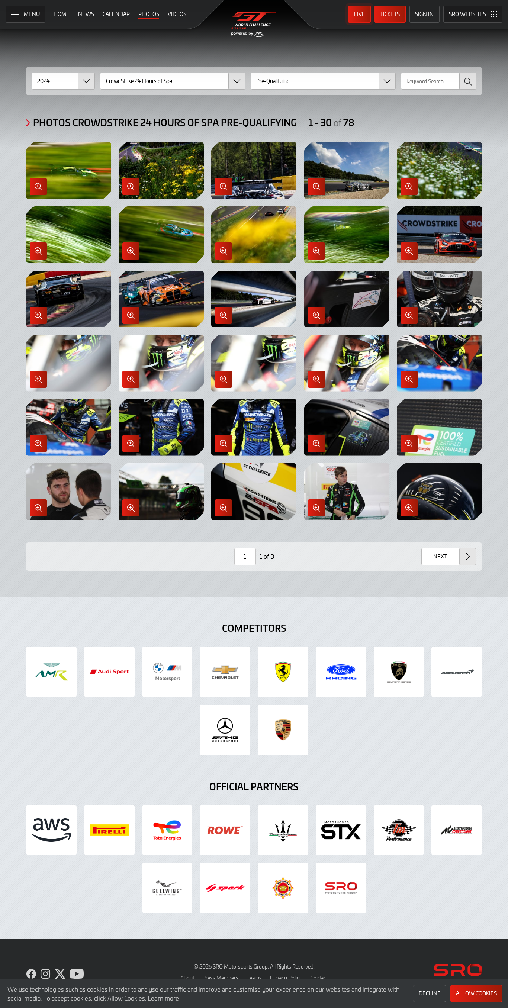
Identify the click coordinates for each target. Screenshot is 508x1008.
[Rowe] (225, 830)
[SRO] (341, 888)
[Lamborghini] (399, 672)
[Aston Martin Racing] (51, 672)
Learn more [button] (163, 998)
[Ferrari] (283, 672)
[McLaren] (456, 672)
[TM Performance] (399, 830)
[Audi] (109, 672)
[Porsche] (283, 730)
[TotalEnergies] (167, 830)
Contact (319, 977)
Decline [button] (430, 993)
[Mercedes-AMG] (225, 730)
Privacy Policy (286, 977)
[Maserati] (283, 830)
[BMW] (167, 672)
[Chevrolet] (225, 672)
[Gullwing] (167, 888)
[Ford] (341, 672)
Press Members (220, 977)
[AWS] (51, 830)
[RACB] (283, 888)
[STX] (341, 830)
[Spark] (225, 888)
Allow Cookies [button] (476, 993)
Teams (254, 977)
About (187, 977)
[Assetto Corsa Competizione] (456, 830)
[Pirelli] (109, 830)
